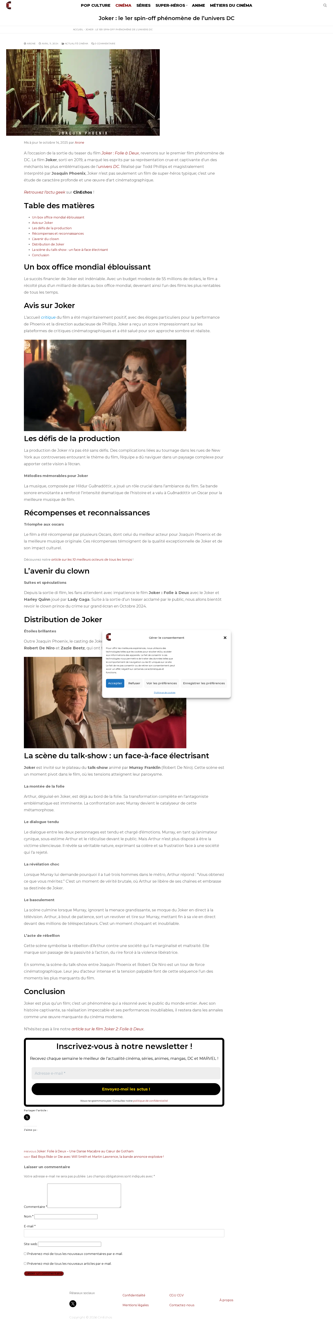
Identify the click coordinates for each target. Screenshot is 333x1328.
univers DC (108, 166)
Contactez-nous (181, 1305)
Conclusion (40, 255)
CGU (172, 1295)
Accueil (78, 29)
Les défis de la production (52, 228)
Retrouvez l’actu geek (44, 192)
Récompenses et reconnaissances (58, 233)
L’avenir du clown (45, 239)
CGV (180, 1295)
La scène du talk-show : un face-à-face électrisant (70, 250)
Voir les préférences (161, 683)
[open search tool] (325, 5)
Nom (29, 1216)
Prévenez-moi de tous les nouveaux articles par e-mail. (69, 1264)
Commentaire (35, 1207)
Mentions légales (136, 1305)
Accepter (115, 683)
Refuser (134, 683)
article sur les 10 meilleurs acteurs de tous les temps (91, 559)
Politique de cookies (164, 692)
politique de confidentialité (150, 1100)
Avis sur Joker (42, 223)
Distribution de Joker (48, 244)
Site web (30, 1244)
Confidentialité (134, 1295)
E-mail (30, 1226)
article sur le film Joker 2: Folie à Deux (107, 1029)
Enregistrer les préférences (204, 683)
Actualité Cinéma (76, 43)
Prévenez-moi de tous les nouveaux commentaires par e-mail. (75, 1254)
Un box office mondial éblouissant (58, 217)
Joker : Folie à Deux (120, 153)
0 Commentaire (104, 43)
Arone (31, 43)
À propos (226, 1300)
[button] (225, 638)
